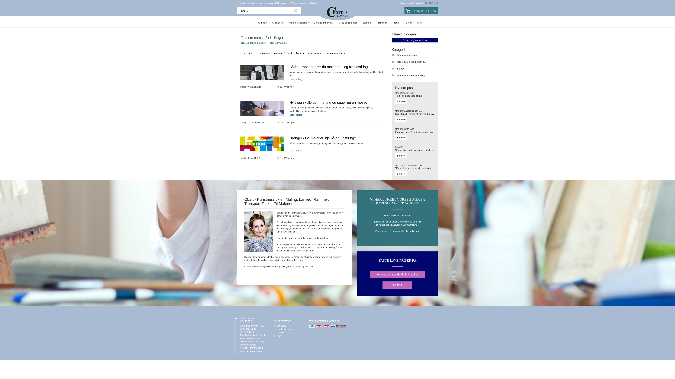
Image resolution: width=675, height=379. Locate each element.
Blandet (401, 68)
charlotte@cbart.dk (256, 335)
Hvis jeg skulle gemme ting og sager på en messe (328, 102)
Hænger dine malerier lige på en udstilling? (323, 138)
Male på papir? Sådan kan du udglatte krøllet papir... (424, 132)
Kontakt (280, 332)
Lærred (397, 284)
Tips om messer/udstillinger (262, 38)
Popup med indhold (245, 318)
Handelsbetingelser (286, 329)
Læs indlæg (296, 79)
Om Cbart (281, 326)
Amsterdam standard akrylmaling (397, 274)
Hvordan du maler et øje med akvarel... (417, 113)
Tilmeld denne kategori (253, 42)
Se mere (401, 101)
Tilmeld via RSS (278, 42)
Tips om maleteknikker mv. (411, 61)
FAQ (279, 336)
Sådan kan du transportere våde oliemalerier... (421, 150)
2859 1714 (433, 3)
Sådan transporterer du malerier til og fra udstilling (329, 67)
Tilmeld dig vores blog (415, 40)
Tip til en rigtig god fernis (408, 95)
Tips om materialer (407, 55)
